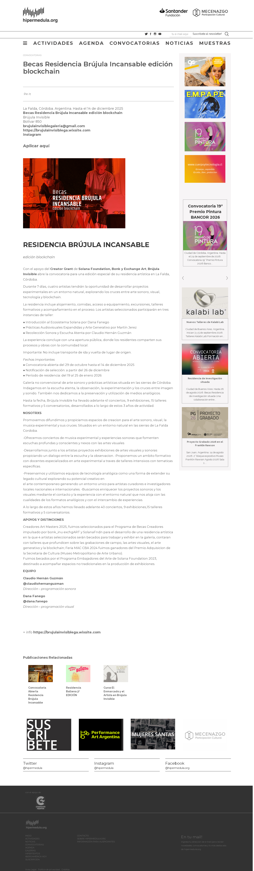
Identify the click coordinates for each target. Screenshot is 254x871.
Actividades (53, 43)
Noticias (179, 43)
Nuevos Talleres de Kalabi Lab (205, 322)
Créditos (66, 869)
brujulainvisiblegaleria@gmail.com (54, 126)
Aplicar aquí (36, 145)
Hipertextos (32, 853)
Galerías (30, 850)
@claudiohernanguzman (43, 583)
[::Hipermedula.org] (44, 14)
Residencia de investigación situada (205, 380)
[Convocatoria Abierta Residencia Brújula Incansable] (40, 673)
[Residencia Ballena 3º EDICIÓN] (78, 673)
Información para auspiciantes (96, 841)
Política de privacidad (49, 869)
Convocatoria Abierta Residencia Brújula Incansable (37, 695)
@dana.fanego (35, 601)
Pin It (27, 94)
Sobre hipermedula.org (91, 838)
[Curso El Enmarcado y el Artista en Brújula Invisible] (116, 673)
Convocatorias (135, 43)
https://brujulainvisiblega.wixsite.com (56, 130)
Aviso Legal (30, 869)
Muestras (215, 43)
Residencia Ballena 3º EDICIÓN (73, 691)
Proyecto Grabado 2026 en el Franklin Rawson (205, 443)
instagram (32, 135)
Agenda (91, 43)
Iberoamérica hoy (36, 856)
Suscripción (32, 859)
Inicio (28, 835)
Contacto (83, 835)
